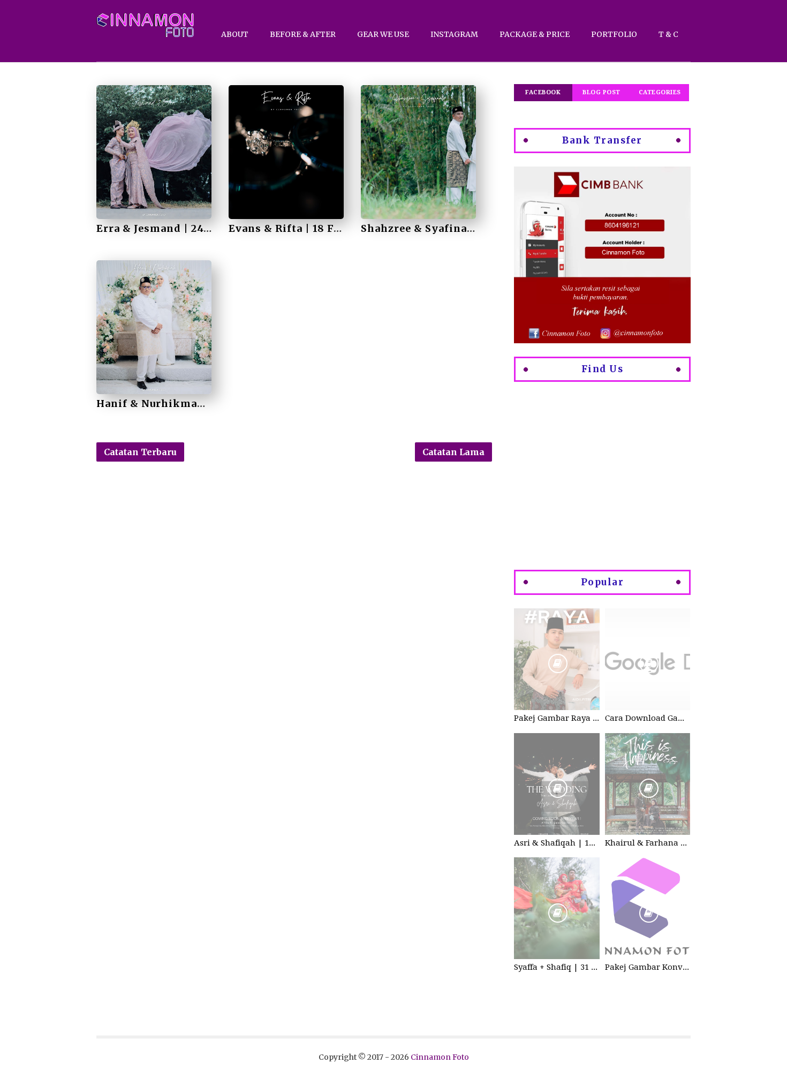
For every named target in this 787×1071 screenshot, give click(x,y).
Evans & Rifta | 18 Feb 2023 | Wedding (330, 228)
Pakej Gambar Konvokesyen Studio (648, 967)
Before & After (303, 34)
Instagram (454, 34)
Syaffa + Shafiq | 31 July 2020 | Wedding (557, 967)
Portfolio (614, 34)
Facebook (543, 92)
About (234, 34)
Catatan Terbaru (140, 452)
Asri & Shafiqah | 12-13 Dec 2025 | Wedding (557, 843)
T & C (668, 34)
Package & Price (535, 34)
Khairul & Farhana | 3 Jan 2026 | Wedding (648, 843)
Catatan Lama (453, 452)
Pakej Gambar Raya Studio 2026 (557, 718)
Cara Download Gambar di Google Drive (648, 718)
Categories (660, 92)
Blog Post (601, 92)
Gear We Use (383, 34)
